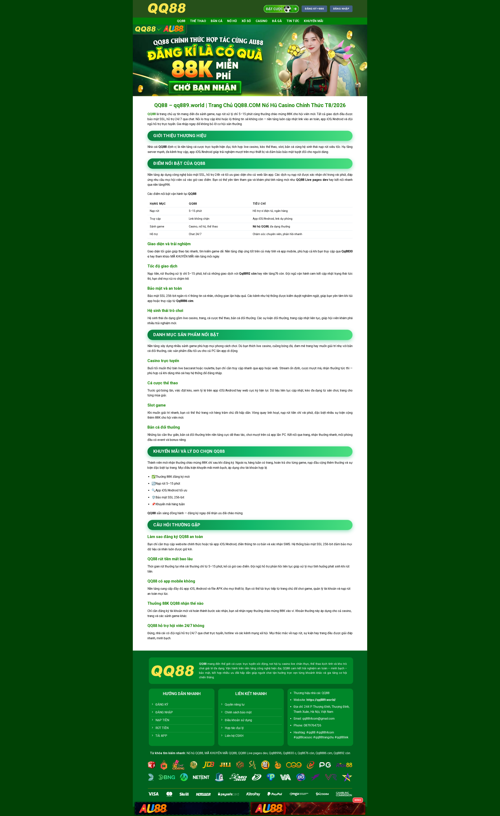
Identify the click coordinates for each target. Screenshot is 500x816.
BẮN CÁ (216, 21)
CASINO (262, 21)
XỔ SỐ (246, 21)
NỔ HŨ (232, 21)
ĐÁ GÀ (277, 21)
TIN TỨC (293, 21)
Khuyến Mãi (313, 21)
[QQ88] (167, 9)
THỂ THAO (198, 21)
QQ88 (181, 21)
